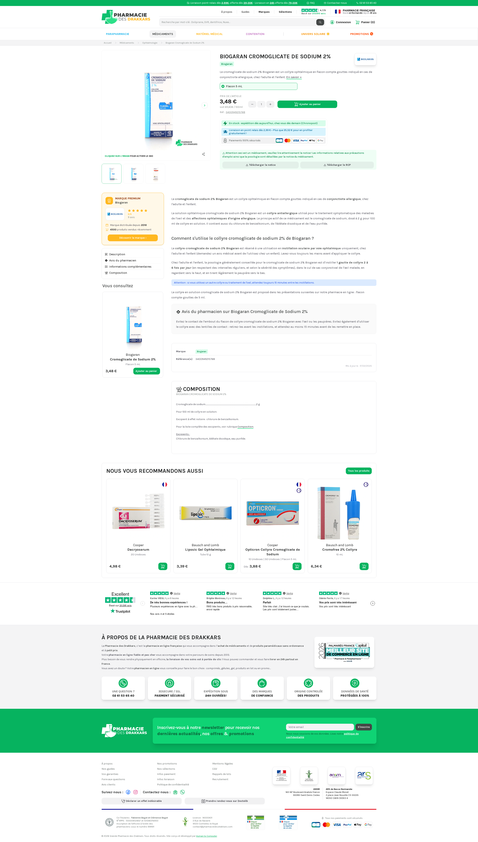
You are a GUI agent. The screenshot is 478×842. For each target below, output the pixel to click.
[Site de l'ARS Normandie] (364, 776)
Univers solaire (315, 34)
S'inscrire (364, 727)
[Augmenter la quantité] (270, 104)
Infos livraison (165, 779)
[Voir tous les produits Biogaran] (115, 214)
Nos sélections (166, 768)
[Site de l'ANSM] (337, 776)
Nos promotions (167, 763)
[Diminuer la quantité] (252, 104)
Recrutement (220, 779)
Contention (255, 34)
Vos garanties (110, 774)
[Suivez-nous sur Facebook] (128, 792)
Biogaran (226, 64)
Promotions (359, 34)
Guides (245, 11)
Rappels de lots (221, 774)
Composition (118, 273)
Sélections (285, 11)
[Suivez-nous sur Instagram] (135, 792)
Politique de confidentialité (173, 784)
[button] (203, 154)
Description (117, 254)
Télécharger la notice (262, 164)
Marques (264, 11)
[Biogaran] (365, 59)
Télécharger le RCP (339, 164)
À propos (226, 11)
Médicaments (162, 34)
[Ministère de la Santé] (281, 776)
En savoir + (294, 77)
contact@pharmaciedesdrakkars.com (212, 826)
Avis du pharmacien (122, 260)
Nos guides (108, 768)
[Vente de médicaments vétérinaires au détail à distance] (288, 822)
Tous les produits (359, 470)
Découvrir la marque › (132, 237)
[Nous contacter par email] (175, 792)
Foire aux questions (113, 779)
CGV (214, 768)
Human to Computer (206, 836)
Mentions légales (222, 763)
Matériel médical (209, 34)
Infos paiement (166, 774)
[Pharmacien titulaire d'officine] (255, 822)
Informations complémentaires (130, 266)
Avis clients (108, 784)
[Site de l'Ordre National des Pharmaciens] (309, 776)
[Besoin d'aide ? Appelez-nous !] (182, 792)
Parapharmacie (117, 34)
